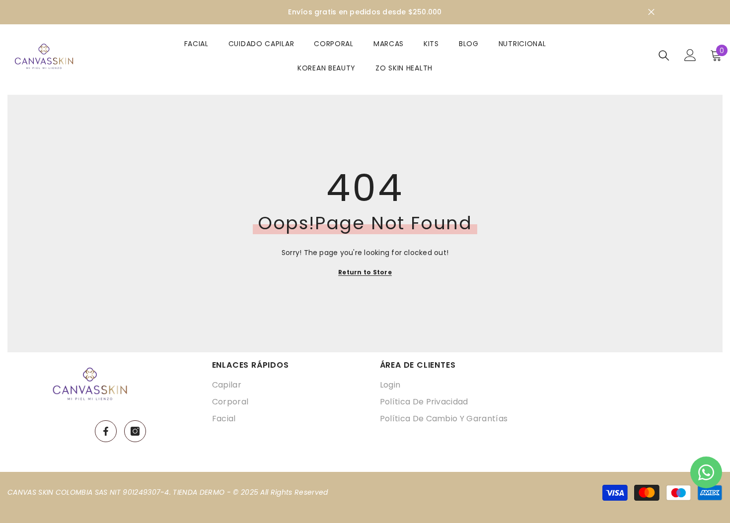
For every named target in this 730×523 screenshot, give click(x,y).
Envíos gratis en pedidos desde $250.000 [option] (364, 12)
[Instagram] (135, 431)
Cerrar (651, 12)
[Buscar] (663, 55)
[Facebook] (106, 431)
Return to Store (365, 272)
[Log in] (690, 55)
